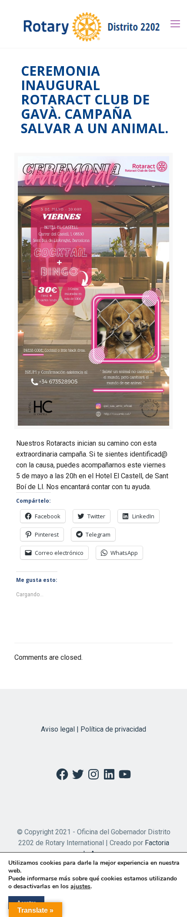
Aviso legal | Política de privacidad (93, 729)
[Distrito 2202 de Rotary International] (93, 24)
